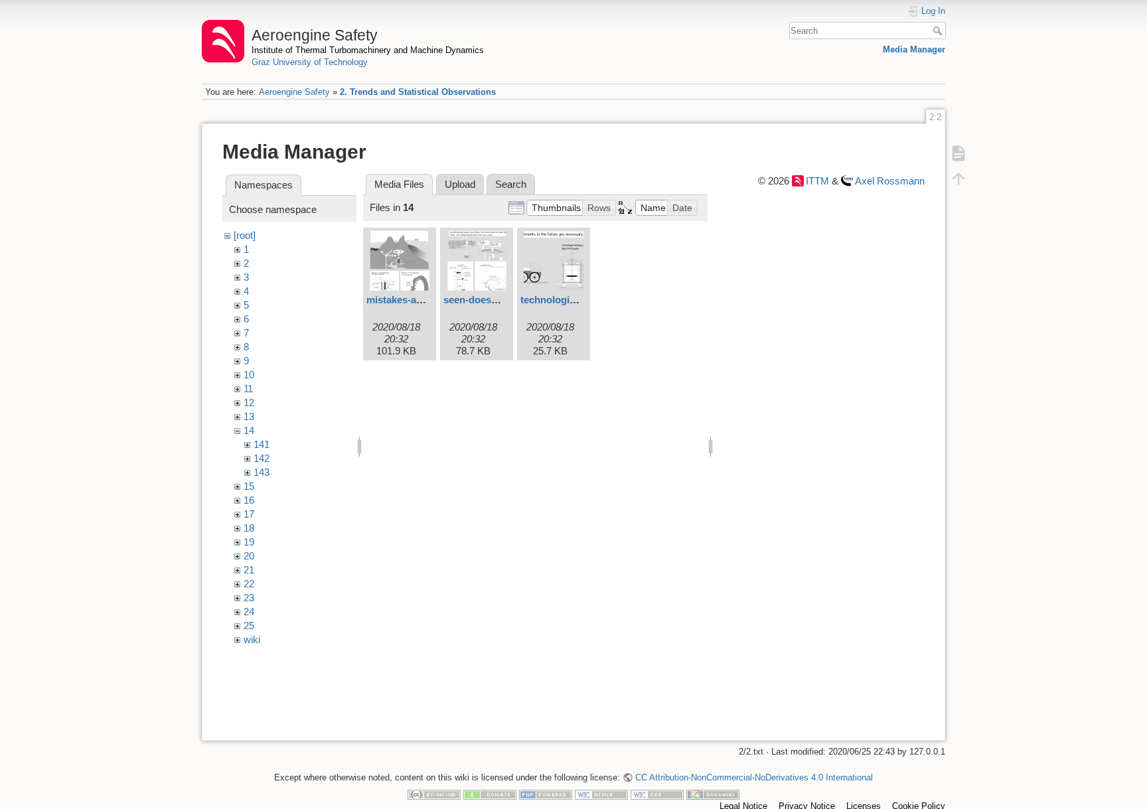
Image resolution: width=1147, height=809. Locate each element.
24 (249, 611)
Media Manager (914, 49)
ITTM (817, 180)
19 (249, 542)
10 (249, 374)
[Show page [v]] (958, 152)
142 (261, 458)
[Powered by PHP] (545, 794)
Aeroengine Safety (294, 92)
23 (249, 597)
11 (248, 388)
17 (249, 514)
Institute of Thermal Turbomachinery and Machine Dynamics (368, 50)
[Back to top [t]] (958, 177)
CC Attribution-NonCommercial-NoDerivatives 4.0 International (753, 777)
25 (249, 625)
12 (249, 402)
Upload (460, 184)
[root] (245, 235)
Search (939, 30)
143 (261, 472)
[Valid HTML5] (601, 794)
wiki (252, 639)
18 (249, 528)
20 (249, 555)
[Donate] (489, 794)
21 (249, 569)
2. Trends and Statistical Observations (418, 92)
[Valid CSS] (657, 794)
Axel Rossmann (890, 180)
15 (249, 486)
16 (249, 500)
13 (249, 416)
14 (249, 430)
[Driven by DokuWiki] (712, 794)
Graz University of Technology (310, 62)
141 (261, 444)
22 (249, 583)
